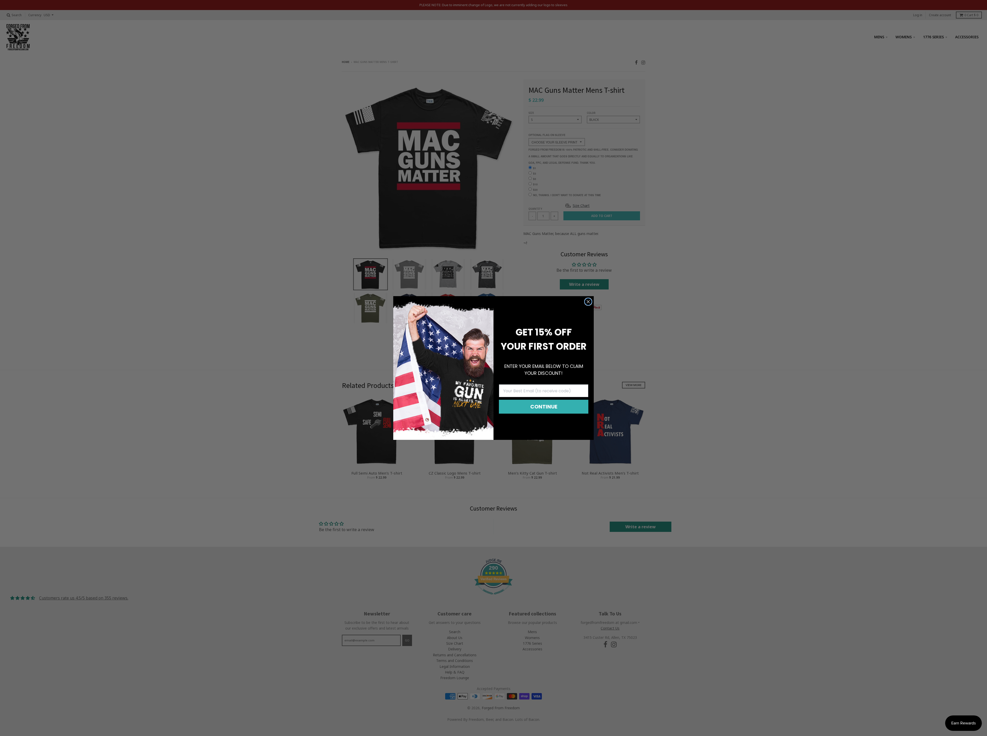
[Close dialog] (588, 301)
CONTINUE (543, 406)
